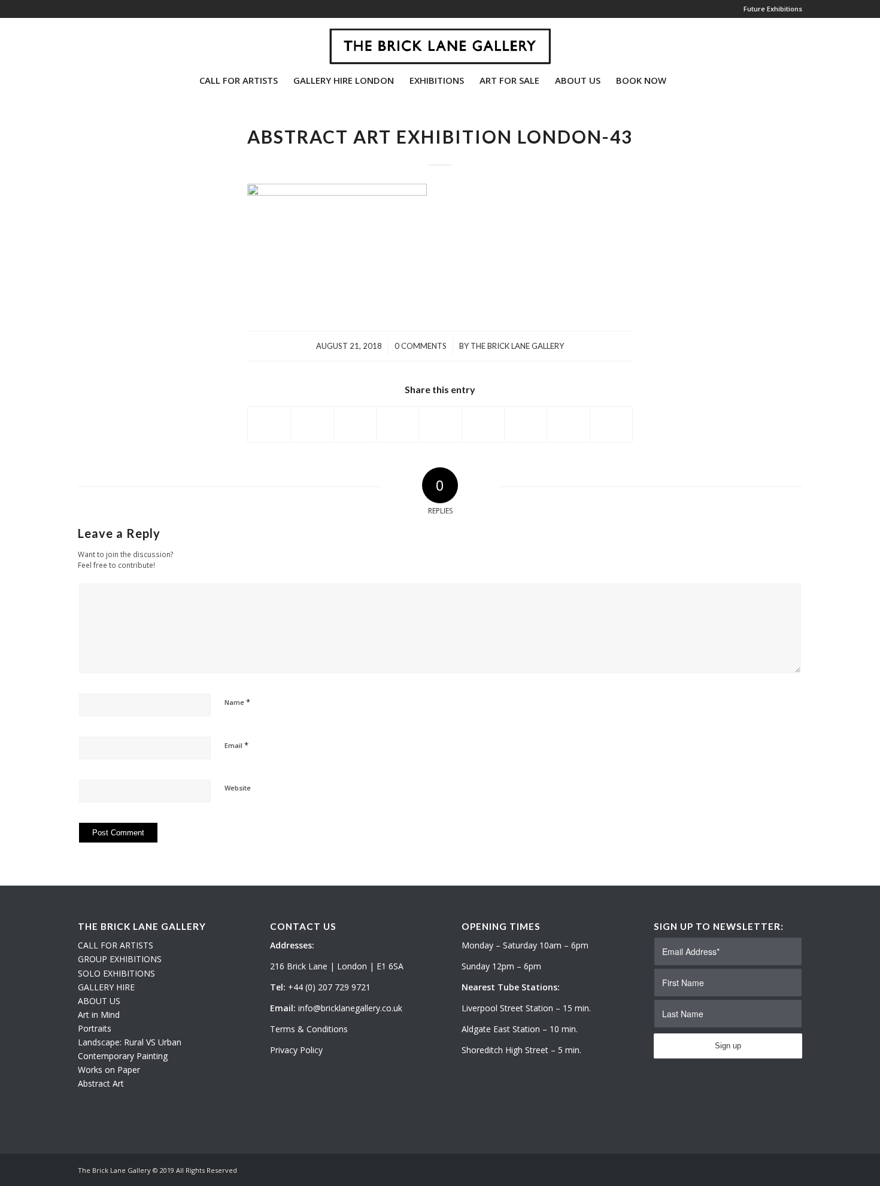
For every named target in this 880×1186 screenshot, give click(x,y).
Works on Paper (109, 1069)
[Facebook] (117, 41)
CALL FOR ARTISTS (115, 945)
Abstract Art (101, 1083)
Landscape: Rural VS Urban (129, 1042)
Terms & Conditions (309, 1029)
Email (236, 745)
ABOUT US (99, 1000)
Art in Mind (99, 1014)
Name (237, 702)
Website (237, 787)
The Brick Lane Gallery (517, 346)
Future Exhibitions (773, 8)
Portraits (94, 1028)
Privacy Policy (296, 1050)
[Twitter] (81, 41)
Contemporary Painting (123, 1056)
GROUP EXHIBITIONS (120, 959)
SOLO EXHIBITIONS (116, 973)
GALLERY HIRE (106, 987)
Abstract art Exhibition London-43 (440, 136)
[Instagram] (99, 41)
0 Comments (421, 346)
